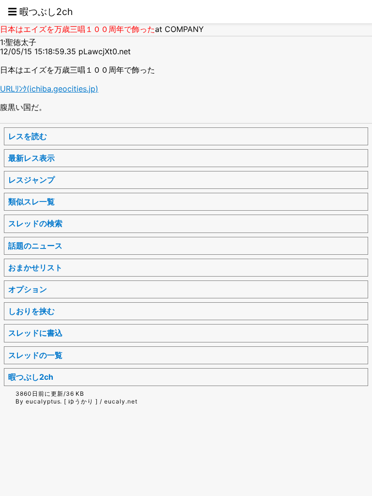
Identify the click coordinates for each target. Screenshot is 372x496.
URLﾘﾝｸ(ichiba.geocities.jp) (49, 88)
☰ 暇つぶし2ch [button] (40, 11)
